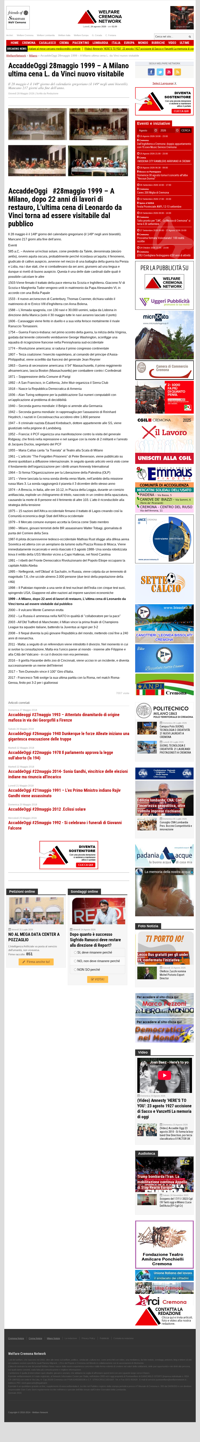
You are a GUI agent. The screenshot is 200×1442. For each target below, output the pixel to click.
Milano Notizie (53, 1338)
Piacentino (80, 43)
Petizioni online (22, 892)
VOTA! (99, 979)
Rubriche (158, 43)
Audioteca (146, 1153)
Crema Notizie (35, 1338)
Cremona (29, 43)
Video (172, 43)
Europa (129, 43)
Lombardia (100, 43)
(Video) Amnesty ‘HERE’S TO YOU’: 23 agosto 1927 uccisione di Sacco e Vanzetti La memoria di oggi (110, 48)
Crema (64, 43)
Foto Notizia (148, 926)
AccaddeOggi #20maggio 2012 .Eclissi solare (47, 809)
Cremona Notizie (16, 1338)
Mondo (143, 43)
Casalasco (47, 43)
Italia (116, 43)
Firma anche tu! (37, 961)
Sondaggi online (84, 892)
